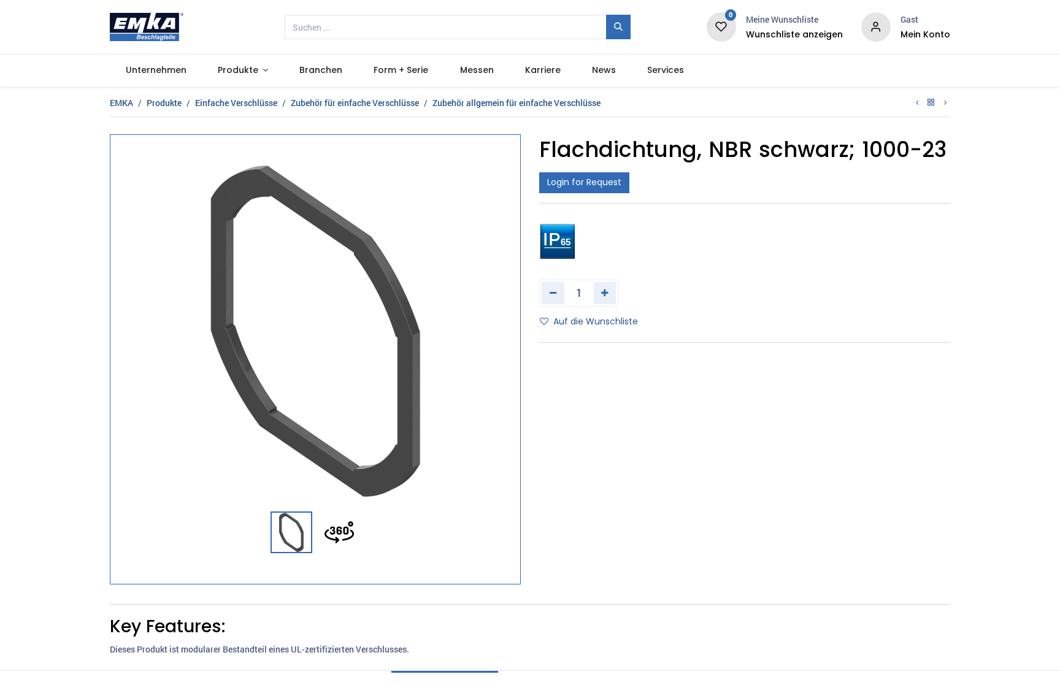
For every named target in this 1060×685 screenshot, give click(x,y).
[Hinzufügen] (605, 293)
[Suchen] (618, 27)
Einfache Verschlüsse (236, 103)
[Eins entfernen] (553, 293)
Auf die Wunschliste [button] (595, 321)
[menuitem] (156, 70)
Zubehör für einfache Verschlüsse (355, 103)
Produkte (164, 103)
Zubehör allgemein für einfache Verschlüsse (516, 103)
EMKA (121, 103)
